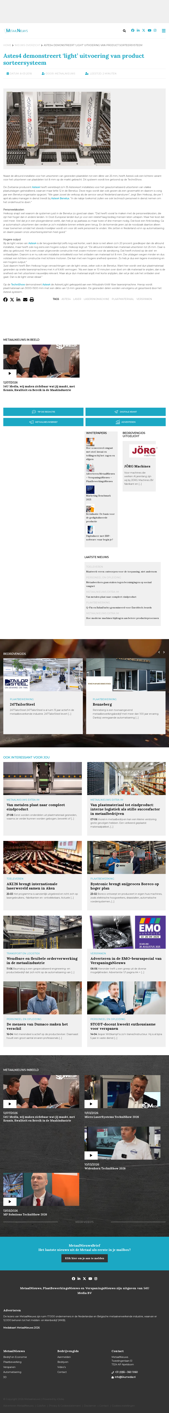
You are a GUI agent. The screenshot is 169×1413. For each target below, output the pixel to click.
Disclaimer (90, 1405)
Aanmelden (64, 1357)
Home (7, 45)
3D (5, 1377)
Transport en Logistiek (23, 953)
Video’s (61, 1367)
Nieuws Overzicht (27, 45)
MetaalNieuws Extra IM (102, 591)
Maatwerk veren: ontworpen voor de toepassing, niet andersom (121, 571)
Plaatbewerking (98, 602)
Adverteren (128, 422)
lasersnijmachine (96, 299)
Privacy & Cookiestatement (65, 1405)
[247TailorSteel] (16, 683)
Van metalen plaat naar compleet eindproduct (111, 596)
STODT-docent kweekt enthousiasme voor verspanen (123, 1026)
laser (77, 299)
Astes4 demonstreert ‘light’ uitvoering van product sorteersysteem (73, 59)
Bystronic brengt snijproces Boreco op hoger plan (124, 886)
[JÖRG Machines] (145, 462)
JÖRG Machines (137, 466)
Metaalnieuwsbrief (46, 422)
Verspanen (98, 953)
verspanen (144, 299)
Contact (62, 1372)
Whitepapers (96, 433)
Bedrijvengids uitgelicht (134, 434)
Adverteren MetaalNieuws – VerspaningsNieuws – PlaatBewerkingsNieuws (100, 477)
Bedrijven (62, 1362)
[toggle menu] (163, 31)
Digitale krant (128, 411)
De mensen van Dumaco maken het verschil (37, 1026)
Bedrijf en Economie (15, 1357)
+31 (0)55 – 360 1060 (126, 1372)
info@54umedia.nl (125, 1377)
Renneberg (102, 704)
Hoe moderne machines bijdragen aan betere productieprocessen (122, 618)
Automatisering (12, 1372)
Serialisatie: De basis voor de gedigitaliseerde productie (100, 517)
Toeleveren (94, 566)
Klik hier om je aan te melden (84, 1258)
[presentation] (158, 652)
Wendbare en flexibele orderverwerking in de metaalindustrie (42, 960)
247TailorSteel (22, 704)
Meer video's (84, 1222)
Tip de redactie (46, 411)
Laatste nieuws (96, 557)
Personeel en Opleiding (103, 577)
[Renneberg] (99, 684)
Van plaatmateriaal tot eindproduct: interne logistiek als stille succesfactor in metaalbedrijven (125, 809)
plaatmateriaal (123, 299)
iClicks (60, 1399)
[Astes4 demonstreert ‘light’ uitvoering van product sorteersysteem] (58, 164)
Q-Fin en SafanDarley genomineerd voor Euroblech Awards (119, 607)
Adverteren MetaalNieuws (18, 1405)
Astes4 (66, 299)
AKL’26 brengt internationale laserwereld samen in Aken (32, 886)
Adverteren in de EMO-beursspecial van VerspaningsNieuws (126, 960)
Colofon (41, 1405)
